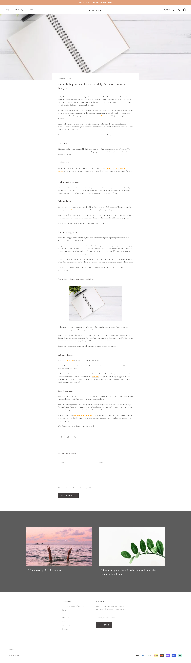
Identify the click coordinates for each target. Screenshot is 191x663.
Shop (7, 9)
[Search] (179, 10)
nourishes (70, 360)
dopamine (95, 377)
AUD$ (166, 10)
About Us (65, 618)
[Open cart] (184, 9)
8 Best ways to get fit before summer (45, 570)
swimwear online (98, 116)
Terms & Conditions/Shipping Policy (74, 606)
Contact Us (66, 625)
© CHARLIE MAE (14, 656)
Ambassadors (66, 633)
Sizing (64, 610)
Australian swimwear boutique (83, 415)
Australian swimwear (74, 210)
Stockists (65, 629)
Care (63, 614)
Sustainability (18, 9)
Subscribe (104, 625)
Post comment (68, 495)
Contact (30, 9)
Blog (63, 621)
